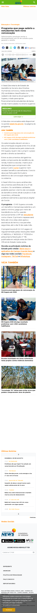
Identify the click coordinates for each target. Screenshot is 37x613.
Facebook (27, 254)
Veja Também (9, 262)
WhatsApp (25, 256)
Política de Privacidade (12, 575)
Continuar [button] (9, 610)
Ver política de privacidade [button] (11, 605)
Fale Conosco (8, 579)
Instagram (6, 256)
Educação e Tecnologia (10, 24)
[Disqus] (18, 421)
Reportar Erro (9, 583)
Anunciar (6, 571)
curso (16, 168)
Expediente (7, 566)
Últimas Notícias (8, 451)
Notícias (32, 517)
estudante (28, 215)
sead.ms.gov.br (17, 124)
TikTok (15, 256)
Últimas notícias (29, 6)
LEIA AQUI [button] (18, 117)
